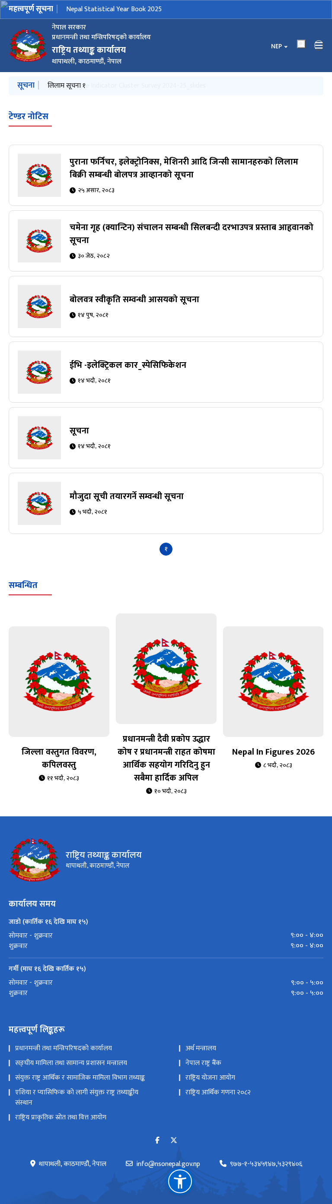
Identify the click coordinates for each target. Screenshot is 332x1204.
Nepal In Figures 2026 (273, 752)
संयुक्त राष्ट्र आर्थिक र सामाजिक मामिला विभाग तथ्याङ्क (80, 1078)
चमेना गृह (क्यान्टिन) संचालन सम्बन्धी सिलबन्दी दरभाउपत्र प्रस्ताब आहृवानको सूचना (191, 234)
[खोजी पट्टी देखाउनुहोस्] (301, 44)
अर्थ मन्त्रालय (200, 1048)
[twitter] (173, 1141)
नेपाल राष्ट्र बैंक (203, 1063)
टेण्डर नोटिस (28, 116)
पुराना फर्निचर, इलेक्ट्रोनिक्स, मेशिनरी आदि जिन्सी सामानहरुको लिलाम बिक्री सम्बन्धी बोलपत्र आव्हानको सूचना (184, 168)
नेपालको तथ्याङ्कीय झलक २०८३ (105, 9)
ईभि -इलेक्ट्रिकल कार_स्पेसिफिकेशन (128, 365)
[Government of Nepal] (28, 45)
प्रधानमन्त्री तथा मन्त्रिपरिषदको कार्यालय (63, 1048)
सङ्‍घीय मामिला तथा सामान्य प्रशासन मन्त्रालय (71, 1063)
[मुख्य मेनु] (319, 45)
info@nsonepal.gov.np (168, 1164)
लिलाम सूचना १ (67, 86)
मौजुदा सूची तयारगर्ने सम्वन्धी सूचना (127, 496)
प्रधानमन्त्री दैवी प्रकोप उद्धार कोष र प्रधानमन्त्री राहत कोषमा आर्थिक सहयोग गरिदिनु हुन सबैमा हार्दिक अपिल (166, 758)
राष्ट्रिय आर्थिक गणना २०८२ (218, 1092)
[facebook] (157, 1141)
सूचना (79, 430)
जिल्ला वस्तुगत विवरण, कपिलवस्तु (59, 758)
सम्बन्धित (23, 585)
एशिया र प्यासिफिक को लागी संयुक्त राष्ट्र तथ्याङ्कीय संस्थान (76, 1098)
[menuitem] (166, 935)
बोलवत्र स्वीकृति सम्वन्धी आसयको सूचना (134, 299)
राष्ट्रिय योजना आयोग (210, 1078)
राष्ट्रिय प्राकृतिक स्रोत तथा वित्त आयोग (60, 1117)
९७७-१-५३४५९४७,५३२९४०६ (266, 1164)
